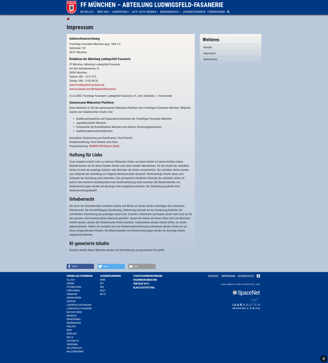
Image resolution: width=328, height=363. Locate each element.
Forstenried (73, 290)
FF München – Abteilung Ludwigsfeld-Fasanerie (151, 5)
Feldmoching (74, 287)
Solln (70, 337)
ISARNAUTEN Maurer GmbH (104, 146)
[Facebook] (258, 276)
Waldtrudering (75, 351)
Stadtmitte (73, 340)
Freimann (72, 294)
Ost (102, 283)
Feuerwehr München (145, 279)
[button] (87, 12)
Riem (69, 330)
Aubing (70, 283)
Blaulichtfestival (144, 287)
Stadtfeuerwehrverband (147, 276)
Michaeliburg (74, 312)
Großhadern (74, 297)
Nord (102, 279)
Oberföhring (74, 319)
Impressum (228, 276)
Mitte (103, 294)
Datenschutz (246, 276)
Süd (102, 287)
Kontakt (213, 276)
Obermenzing (74, 322)
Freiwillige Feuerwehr (79, 276)
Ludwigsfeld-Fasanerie (79, 308)
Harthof (71, 301)
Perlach (71, 326)
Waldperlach (74, 348)
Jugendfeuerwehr (110, 276)
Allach (71, 279)
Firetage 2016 (141, 283)
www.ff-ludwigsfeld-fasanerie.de (87, 85)
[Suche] (228, 12)
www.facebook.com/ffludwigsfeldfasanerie (92, 89)
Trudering (72, 344)
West (102, 290)
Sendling (72, 333)
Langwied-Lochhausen (79, 304)
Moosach (72, 315)
